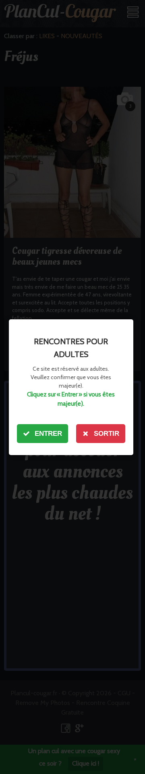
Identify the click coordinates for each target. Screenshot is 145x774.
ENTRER (48, 433)
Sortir (106, 433)
